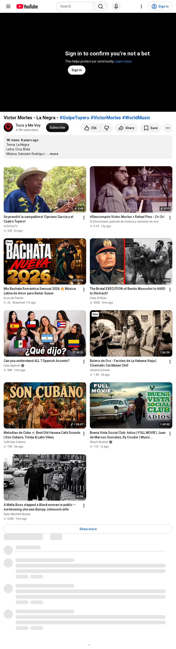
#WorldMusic (136, 117)
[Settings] (141, 6)
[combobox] (76, 6)
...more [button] (52, 154)
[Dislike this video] (106, 128)
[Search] (100, 6)
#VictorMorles (106, 117)
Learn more (123, 61)
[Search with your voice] (116, 6)
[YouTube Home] (27, 6)
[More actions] (167, 128)
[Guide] (8, 6)
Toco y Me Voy (28, 125)
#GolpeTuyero (74, 117)
